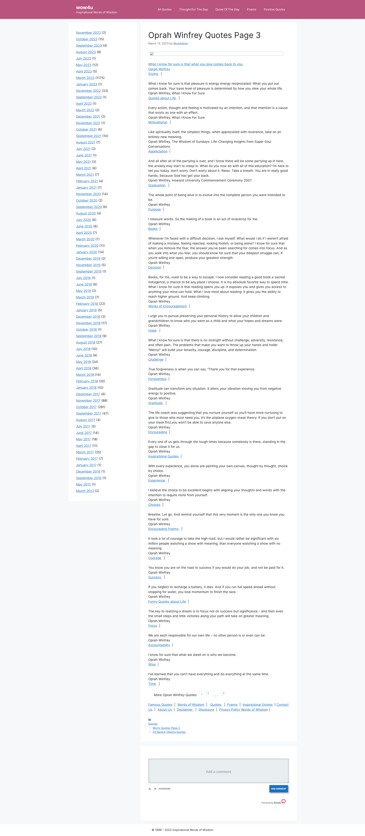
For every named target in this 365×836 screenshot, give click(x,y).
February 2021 (87, 181)
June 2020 (84, 226)
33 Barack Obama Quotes (169, 731)
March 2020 (85, 239)
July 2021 (83, 149)
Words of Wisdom (190, 705)
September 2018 (88, 336)
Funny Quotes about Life (167, 601)
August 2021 (85, 142)
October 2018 (86, 329)
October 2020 (86, 200)
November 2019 (88, 265)
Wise (152, 664)
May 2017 (83, 439)
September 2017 (88, 413)
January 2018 (86, 388)
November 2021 (88, 123)
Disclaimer (185, 709)
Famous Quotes (160, 705)
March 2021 (85, 175)
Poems (251, 9)
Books (153, 229)
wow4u (84, 7)
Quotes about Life (162, 98)
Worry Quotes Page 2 (166, 728)
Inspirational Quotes (163, 456)
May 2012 (83, 484)
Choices (154, 505)
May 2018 (83, 362)
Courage (155, 558)
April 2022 (84, 104)
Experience (157, 480)
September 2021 (88, 136)
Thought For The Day (193, 9)
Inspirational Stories (258, 705)
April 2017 (83, 446)
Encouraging (157, 432)
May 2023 (83, 65)
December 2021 (88, 116)
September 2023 (89, 45)
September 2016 (89, 478)
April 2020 (84, 233)
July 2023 (83, 58)
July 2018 (83, 349)
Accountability (159, 645)
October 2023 (86, 39)
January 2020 (86, 252)
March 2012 (85, 491)
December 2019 (88, 258)
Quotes (216, 705)
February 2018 (87, 381)
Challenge (155, 359)
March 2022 (85, 110)
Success (155, 577)
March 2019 (85, 297)
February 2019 (87, 304)
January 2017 (86, 465)
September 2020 (89, 207)
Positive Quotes (274, 9)
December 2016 (88, 471)
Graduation (157, 185)
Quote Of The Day (227, 9)
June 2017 (84, 433)
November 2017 (88, 400)
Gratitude (156, 403)
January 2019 (86, 310)
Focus (152, 626)
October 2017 (86, 407)
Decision (154, 267)
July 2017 (83, 426)
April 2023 (84, 71)
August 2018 (85, 342)
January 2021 (86, 187)
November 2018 (88, 323)
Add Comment (278, 788)
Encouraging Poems (163, 529)
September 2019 (89, 271)
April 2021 (83, 168)
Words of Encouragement (167, 306)
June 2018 (84, 355)
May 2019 (83, 291)
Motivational (158, 122)
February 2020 (87, 246)
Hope (152, 330)
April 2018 (83, 368)
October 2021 (86, 129)
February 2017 (87, 459)
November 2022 (88, 91)
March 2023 (85, 78)
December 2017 (88, 394)
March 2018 (85, 375)
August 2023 (86, 52)
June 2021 (84, 155)
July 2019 (83, 278)
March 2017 (85, 452)
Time (152, 684)
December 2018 (88, 317)
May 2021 (83, 162)
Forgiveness (157, 379)
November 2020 (88, 194)
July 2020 (83, 220)
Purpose (154, 209)
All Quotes (165, 9)
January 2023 (86, 84)
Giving (153, 74)
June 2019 (84, 284)
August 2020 (86, 213)
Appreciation (157, 151)
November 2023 (88, 33)
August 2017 (85, 420)
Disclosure (206, 709)
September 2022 (89, 97)
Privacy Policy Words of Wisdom (243, 709)
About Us (164, 709)
